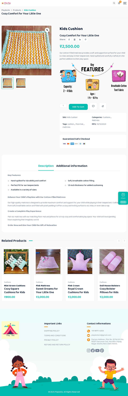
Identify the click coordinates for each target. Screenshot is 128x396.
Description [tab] (46, 166)
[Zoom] (47, 30)
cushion (71, 124)
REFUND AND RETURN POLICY (57, 344)
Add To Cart (78, 107)
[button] (5, 50)
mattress (66, 127)
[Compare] (103, 106)
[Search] (114, 3)
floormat (79, 124)
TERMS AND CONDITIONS (55, 335)
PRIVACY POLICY (51, 340)
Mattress (95, 120)
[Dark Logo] (6, 3)
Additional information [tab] (71, 166)
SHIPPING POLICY (52, 331)
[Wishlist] (93, 106)
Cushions (106, 117)
